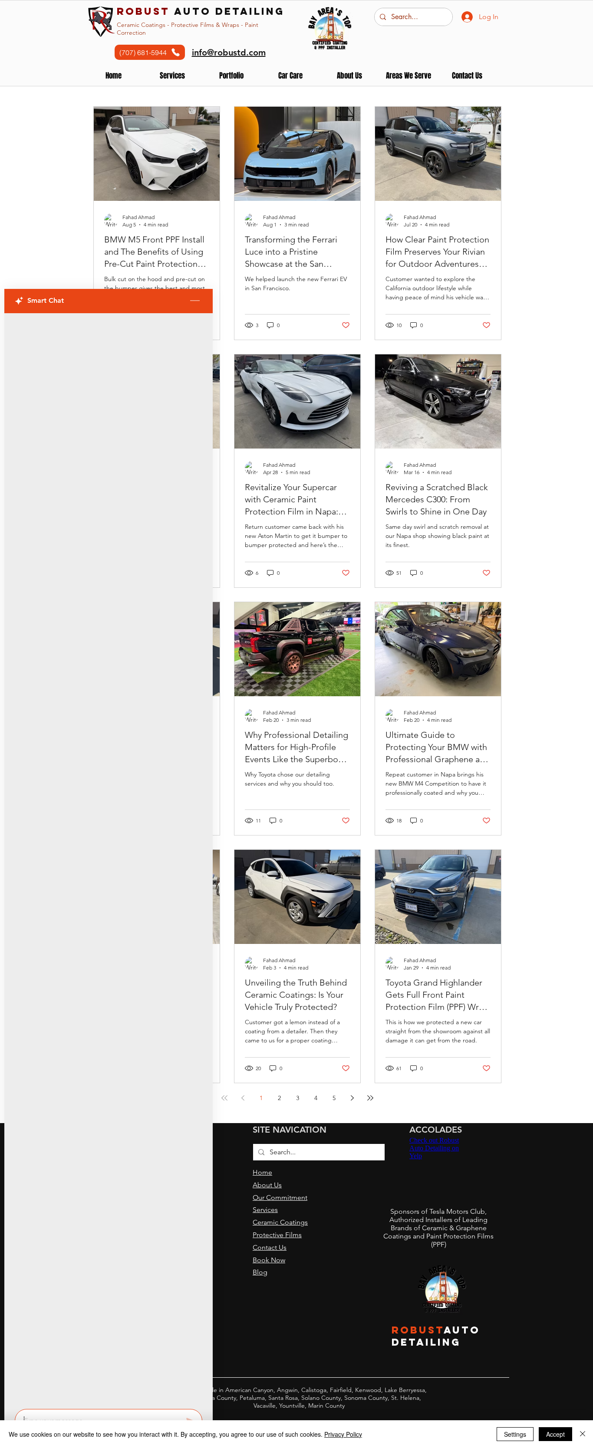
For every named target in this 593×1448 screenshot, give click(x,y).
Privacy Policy (343, 1434)
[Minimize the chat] (195, 301)
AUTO (462, 1330)
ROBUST (418, 1330)
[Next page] (352, 1098)
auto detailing (200, 11)
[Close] (582, 1434)
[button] (231, 75)
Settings (515, 1434)
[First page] (224, 1098)
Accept (555, 1434)
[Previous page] (242, 1098)
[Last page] (370, 1098)
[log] (108, 858)
